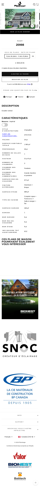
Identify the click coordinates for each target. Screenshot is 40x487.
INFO (19, 415)
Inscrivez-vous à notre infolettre (19, 429)
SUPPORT (19, 422)
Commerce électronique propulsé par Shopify (20, 446)
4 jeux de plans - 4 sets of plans (17, 56)
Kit (33, 56)
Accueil (19, 41)
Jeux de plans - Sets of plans (20, 52)
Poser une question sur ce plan (20, 90)
